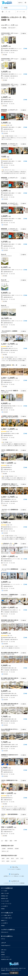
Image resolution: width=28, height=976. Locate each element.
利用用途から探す (4, 896)
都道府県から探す (4, 898)
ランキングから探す (5, 901)
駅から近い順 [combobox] (11, 27)
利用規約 (3, 908)
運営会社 (3, 952)
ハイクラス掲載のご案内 (6, 918)
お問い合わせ (3, 949)
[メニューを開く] (25, 2)
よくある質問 (3, 906)
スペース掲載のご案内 (5, 915)
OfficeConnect (4, 932)
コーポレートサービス (5, 903)
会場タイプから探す (5, 893)
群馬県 (6, 840)
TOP (2, 840)
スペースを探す (4, 890)
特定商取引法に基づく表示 (6, 959)
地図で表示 (14, 973)
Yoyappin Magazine (5, 945)
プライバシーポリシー (5, 957)
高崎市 (11, 840)
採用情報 (3, 954)
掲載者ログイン (4, 920)
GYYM (2, 938)
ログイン (20, 2)
